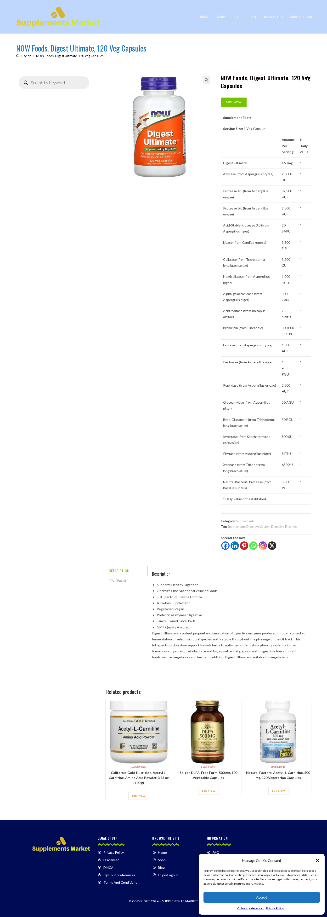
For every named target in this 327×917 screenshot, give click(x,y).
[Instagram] (263, 545)
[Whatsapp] (253, 545)
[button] (317, 860)
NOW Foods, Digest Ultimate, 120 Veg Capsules (69, 56)
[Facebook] (225, 545)
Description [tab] (119, 571)
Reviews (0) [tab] (117, 581)
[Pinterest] (244, 545)
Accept (261, 897)
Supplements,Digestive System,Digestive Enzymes (262, 526)
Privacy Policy (275, 908)
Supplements (245, 521)
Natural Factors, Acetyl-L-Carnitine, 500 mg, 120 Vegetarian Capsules (278, 775)
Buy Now (234, 102)
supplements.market (180, 901)
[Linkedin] (235, 545)
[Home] (17, 56)
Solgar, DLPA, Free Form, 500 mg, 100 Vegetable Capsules (208, 775)
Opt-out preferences (250, 908)
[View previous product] (300, 77)
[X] (272, 545)
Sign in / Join (301, 16)
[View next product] (307, 77)
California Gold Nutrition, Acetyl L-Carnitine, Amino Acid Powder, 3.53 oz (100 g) (139, 778)
